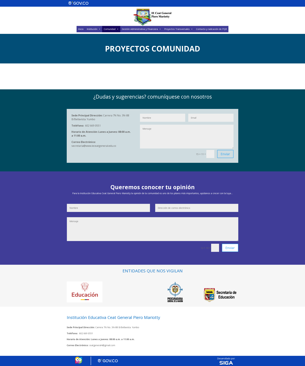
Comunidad (109, 29)
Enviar (225, 154)
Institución (92, 29)
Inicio (81, 29)
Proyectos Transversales (177, 29)
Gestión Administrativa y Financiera (140, 29)
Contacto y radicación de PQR (211, 29)
